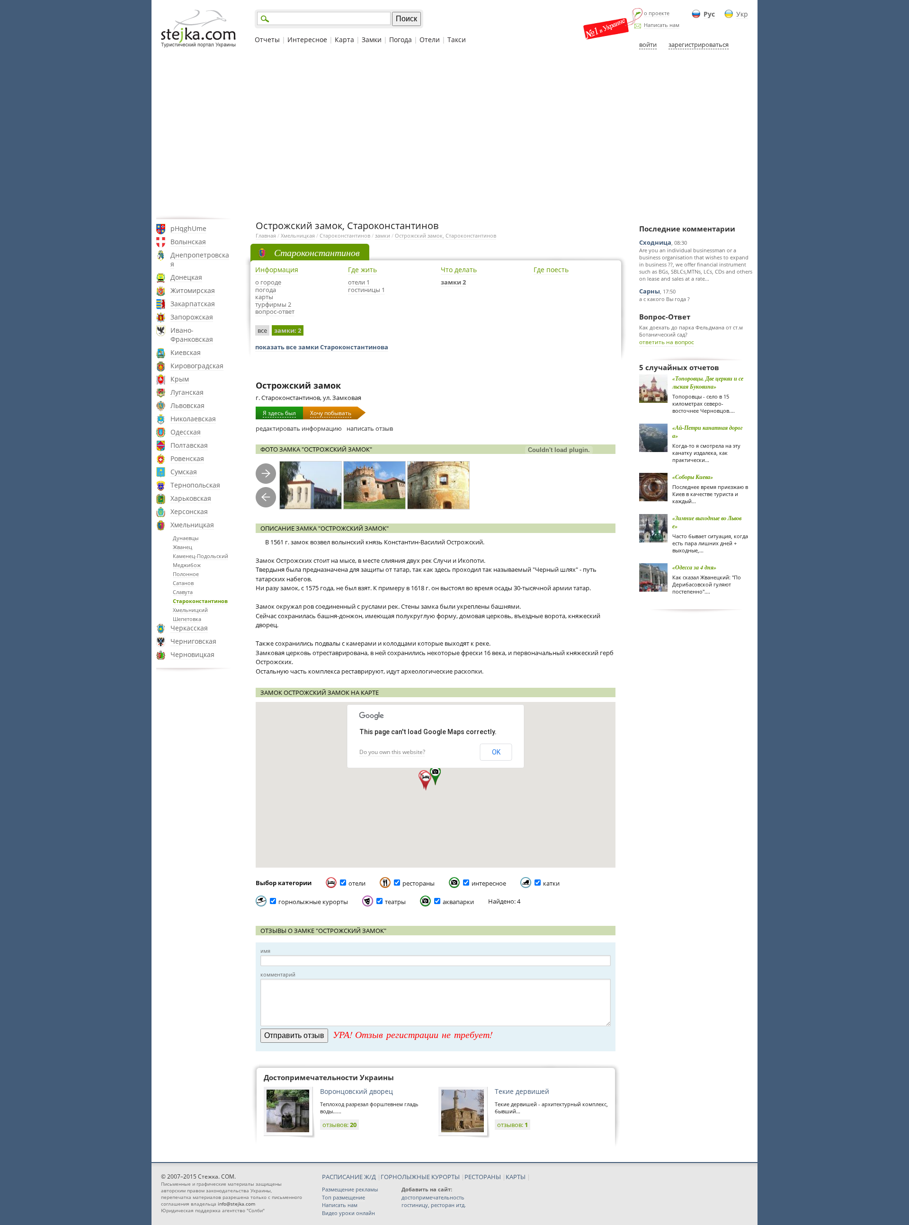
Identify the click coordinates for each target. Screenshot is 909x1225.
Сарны (649, 291)
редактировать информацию (299, 428)
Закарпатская (192, 303)
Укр (742, 13)
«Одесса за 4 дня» (694, 567)
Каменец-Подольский (200, 555)
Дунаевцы (185, 537)
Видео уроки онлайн (348, 1212)
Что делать (459, 269)
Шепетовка (187, 618)
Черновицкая (192, 654)
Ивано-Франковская (191, 335)
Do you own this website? (392, 752)
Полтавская (189, 445)
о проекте (656, 13)
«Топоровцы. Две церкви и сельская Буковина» (707, 382)
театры (395, 901)
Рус (709, 13)
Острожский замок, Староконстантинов (445, 235)
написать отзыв (370, 428)
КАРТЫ (516, 1176)
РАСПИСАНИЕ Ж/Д (349, 1176)
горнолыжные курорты (313, 901)
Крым (179, 378)
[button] (435, 775)
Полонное (186, 573)
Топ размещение (343, 1197)
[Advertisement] (454, 134)
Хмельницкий (190, 609)
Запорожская (191, 316)
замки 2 (453, 282)
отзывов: (339, 1124)
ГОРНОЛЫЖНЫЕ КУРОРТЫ (420, 1176)
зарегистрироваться (698, 44)
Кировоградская (196, 365)
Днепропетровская (199, 259)
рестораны (418, 883)
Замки (372, 39)
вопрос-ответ (274, 311)
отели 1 (359, 282)
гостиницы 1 (366, 289)
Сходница (655, 242)
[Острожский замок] (310, 485)
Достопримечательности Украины (329, 1077)
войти (648, 44)
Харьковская (190, 498)
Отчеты (267, 39)
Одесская (185, 431)
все (262, 330)
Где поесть (551, 269)
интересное (489, 883)
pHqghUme (188, 228)
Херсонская (189, 511)
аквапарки (458, 901)
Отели (429, 39)
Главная (266, 235)
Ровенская (187, 458)
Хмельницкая (192, 524)
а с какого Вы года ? (664, 298)
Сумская (183, 471)
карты (264, 297)
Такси (456, 39)
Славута (183, 591)
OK (496, 752)
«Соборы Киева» (692, 477)
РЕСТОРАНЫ (482, 1176)
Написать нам (661, 24)
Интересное (307, 39)
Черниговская (193, 641)
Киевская (185, 352)
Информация (276, 269)
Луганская (187, 392)
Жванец (182, 546)
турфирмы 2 (273, 304)
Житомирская (192, 290)
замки (382, 235)
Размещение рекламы (350, 1189)
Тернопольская (195, 484)
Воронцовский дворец (356, 1091)
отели (356, 883)
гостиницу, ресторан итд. (433, 1204)
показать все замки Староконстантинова (321, 347)
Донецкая (186, 277)
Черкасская (189, 627)
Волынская (188, 241)
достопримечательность (432, 1197)
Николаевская (193, 418)
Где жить (362, 269)
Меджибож (187, 564)
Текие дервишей (522, 1091)
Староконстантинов (200, 600)
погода (265, 289)
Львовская (187, 405)
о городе (268, 282)
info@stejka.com (236, 1203)
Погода (400, 39)
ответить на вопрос (666, 342)
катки (551, 883)
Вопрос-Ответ (664, 316)
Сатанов (183, 582)
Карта (344, 39)
